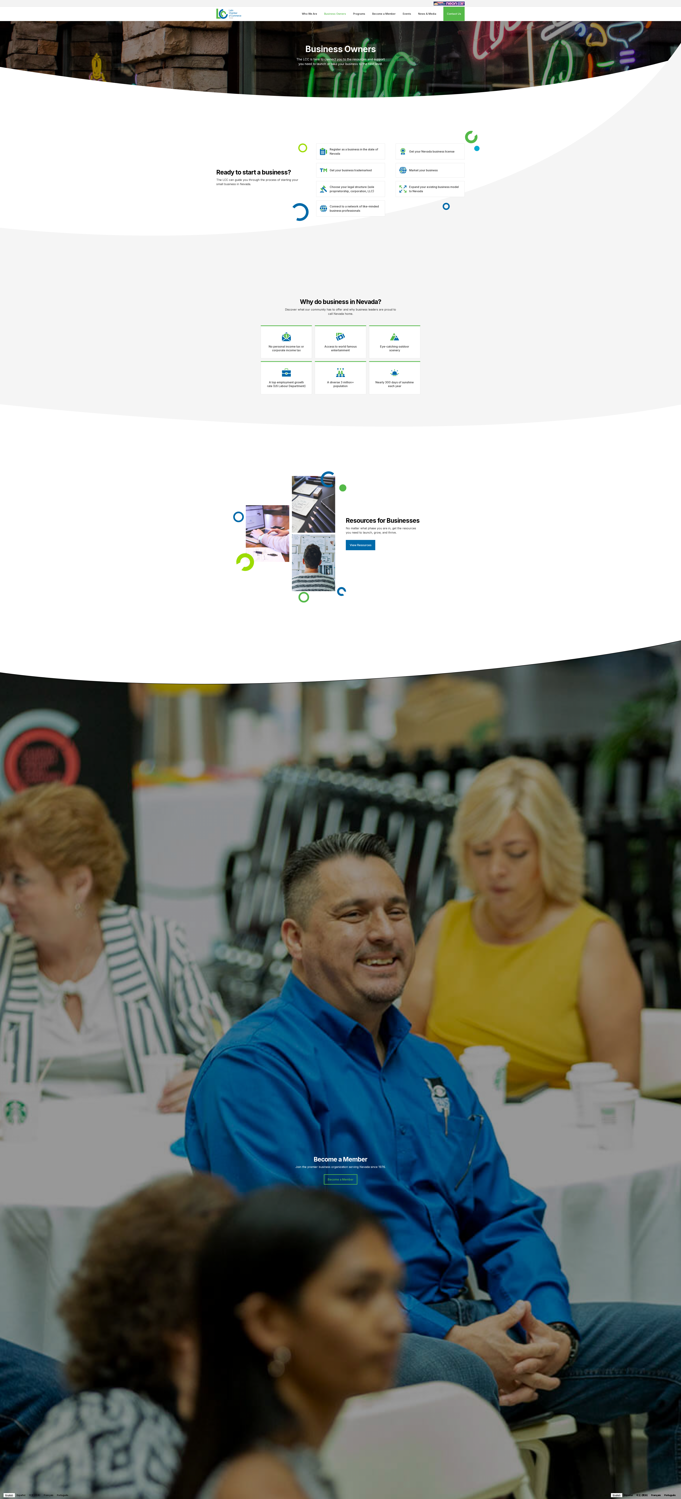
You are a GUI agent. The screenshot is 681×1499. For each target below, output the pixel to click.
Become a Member (384, 13)
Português (62, 1495)
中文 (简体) (34, 1495)
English (9, 1495)
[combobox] (9, 1495)
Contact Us (454, 13)
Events (407, 13)
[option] (21, 1495)
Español (21, 1495)
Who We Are (309, 13)
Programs (359, 13)
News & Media (427, 13)
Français (48, 1495)
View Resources (360, 545)
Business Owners (335, 13)
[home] (228, 14)
